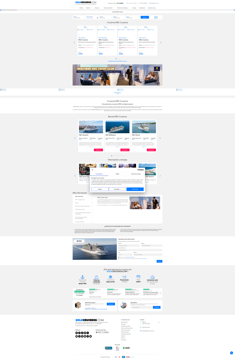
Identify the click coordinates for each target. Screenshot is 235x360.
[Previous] (1, 10)
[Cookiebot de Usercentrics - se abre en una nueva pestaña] (138, 170)
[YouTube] (85, 333)
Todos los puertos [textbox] (129, 17)
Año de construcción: (110, 138)
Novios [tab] (77, 203)
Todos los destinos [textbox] (77, 17)
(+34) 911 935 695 (103, 309)
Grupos (134, 8)
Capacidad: (100, 138)
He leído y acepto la (127, 257)
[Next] (234, 10)
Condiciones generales (126, 334)
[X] (87, 333)
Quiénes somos (152, 8)
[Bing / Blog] (85, 336)
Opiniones (123, 336)
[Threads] (79, 336)
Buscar (144, 17)
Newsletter (134, 302)
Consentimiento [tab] (99, 173)
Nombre (120, 243)
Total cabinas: (93, 138)
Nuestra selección (108, 8)
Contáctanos (142, 8)
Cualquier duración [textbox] (116, 17)
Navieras (97, 8)
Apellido (143, 243)
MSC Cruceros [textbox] (102, 17)
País (119, 252)
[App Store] (99, 332)
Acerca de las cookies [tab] (136, 173)
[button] (116, 58)
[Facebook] (76, 333)
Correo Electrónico (122, 247)
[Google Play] (105, 332)
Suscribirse (156, 307)
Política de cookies (125, 332)
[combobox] (79, 17)
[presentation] (75, 42)
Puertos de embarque (122, 8)
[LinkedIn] (76, 336)
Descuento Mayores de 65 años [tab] (82, 206)
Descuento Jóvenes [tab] (79, 209)
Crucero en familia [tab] (79, 221)
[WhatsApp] (87, 336)
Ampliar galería (117, 92)
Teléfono (135, 252)
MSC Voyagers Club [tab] (80, 199)
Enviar (159, 261)
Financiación (123, 339)
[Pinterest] (82, 336)
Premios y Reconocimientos (127, 328)
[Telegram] (90, 336)
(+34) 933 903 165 (95, 309)
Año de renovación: (83, 138)
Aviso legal (123, 324)
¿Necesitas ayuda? (90, 302)
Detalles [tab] (117, 173)
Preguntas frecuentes (125, 326)
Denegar (100, 189)
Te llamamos (110, 304)
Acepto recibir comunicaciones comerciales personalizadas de (133, 258)
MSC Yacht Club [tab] (79, 196)
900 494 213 (87, 309)
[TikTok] (82, 333)
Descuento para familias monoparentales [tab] (80, 218)
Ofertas (81, 8)
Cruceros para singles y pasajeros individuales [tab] (83, 213)
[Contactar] (231, 352)
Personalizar (117, 189)
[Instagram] (79, 333)
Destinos (88, 8)
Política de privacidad (125, 330)
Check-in (123, 337)
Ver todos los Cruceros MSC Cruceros (117, 61)
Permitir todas (135, 189)
